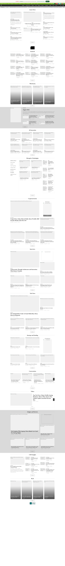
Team (8, 3)
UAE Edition (28, 3)
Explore (47, 1)
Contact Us (16, 3)
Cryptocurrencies (28, 5)
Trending (12, 3)
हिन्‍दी (31, 3)
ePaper (37, 3)
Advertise (20, 3)
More (56, 5)
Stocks (36, 5)
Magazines (39, 5)
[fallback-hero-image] (16, 15)
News (53, 5)
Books (34, 3)
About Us (5, 3)
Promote (24, 3)
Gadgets (33, 5)
